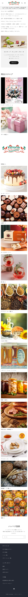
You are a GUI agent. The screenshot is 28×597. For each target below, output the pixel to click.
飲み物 (2, 282)
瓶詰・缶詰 (4, 400)
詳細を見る (14, 62)
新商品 (2, 164)
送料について (5, 569)
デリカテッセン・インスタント (9, 459)
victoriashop (11, 594)
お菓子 (2, 223)
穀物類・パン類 (5, 488)
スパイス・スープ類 (6, 311)
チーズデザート (5, 252)
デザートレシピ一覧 (7, 558)
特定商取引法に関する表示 (8, 580)
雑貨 (2, 518)
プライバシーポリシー (7, 583)
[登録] (23, 536)
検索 (3, 566)
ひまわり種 (4, 341)
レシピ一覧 (5, 555)
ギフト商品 (4, 134)
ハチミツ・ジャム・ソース (8, 370)
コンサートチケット (6, 105)
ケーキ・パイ (4, 193)
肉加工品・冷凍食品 (6, 429)
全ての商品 (5, 552)
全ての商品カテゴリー (7, 549)
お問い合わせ (5, 572)
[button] (2, 3)
